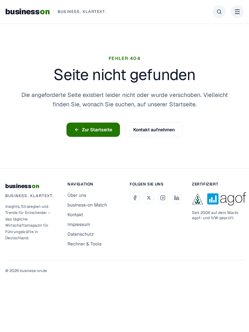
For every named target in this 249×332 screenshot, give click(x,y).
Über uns (76, 195)
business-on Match (87, 205)
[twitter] (149, 198)
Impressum (78, 224)
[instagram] (163, 198)
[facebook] (135, 198)
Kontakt (75, 215)
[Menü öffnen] (237, 11)
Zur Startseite (97, 130)
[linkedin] (177, 198)
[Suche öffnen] (219, 11)
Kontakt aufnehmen (154, 130)
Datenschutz (80, 234)
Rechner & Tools (84, 244)
